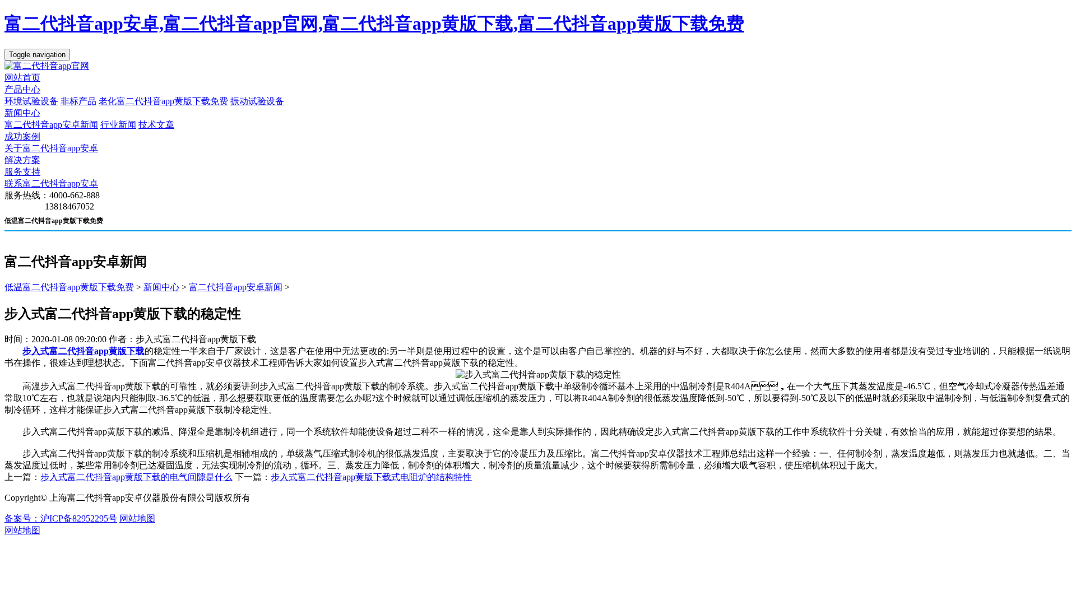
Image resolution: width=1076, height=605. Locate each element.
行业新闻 (118, 124)
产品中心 (22, 89)
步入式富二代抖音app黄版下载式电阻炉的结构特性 (371, 477)
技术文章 (156, 124)
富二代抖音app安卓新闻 (51, 124)
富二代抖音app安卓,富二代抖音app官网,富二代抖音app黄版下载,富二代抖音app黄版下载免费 (374, 23)
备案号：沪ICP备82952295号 (60, 518)
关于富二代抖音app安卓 (51, 148)
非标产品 (78, 101)
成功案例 (22, 136)
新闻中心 (22, 113)
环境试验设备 (31, 101)
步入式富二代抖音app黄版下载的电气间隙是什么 (136, 477)
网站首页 (22, 77)
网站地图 (137, 518)
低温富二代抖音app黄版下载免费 (69, 287)
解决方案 (22, 160)
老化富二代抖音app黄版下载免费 (163, 101)
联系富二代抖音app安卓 (51, 183)
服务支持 (22, 171)
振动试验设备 (257, 101)
